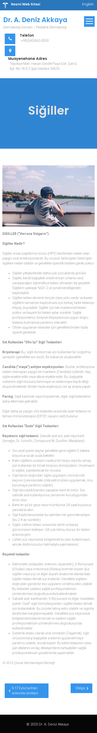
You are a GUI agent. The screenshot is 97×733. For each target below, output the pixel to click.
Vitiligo (80, 688)
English (88, 4)
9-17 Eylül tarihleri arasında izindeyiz (25, 690)
